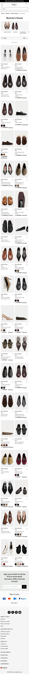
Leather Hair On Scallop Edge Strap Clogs (5, 241)
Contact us (3, 644)
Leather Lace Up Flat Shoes (19, 385)
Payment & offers (5, 634)
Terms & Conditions (5, 652)
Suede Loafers (4, 152)
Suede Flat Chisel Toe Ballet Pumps (19, 68)
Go (24, 586)
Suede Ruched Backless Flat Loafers (4, 416)
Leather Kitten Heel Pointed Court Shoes (5, 183)
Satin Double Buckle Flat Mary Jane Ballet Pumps (5, 358)
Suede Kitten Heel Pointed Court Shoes (5, 532)
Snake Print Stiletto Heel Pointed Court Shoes (5, 299)
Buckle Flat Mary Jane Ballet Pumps (19, 562)
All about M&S (4, 648)
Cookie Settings (5, 663)
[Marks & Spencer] (14, 5)
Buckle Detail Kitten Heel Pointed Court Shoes (19, 269)
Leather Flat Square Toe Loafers (5, 385)
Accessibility (4, 660)
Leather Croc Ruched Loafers (4, 268)
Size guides (3, 636)
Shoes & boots (14, 13)
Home (2, 13)
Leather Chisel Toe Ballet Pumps (19, 240)
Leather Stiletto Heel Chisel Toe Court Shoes (4, 562)
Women (8, 13)
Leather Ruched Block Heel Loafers (5, 95)
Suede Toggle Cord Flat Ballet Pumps (19, 183)
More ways (14, 603)
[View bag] (26, 4)
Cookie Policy (4, 658)
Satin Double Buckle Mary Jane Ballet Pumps (19, 443)
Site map (3, 638)
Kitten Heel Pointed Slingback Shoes (5, 502)
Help (2, 626)
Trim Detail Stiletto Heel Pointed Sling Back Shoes (19, 358)
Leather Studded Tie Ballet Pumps (5, 68)
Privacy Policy (4, 655)
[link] (2, 668)
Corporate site (4, 646)
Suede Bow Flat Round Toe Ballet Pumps (19, 473)
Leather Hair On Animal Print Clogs (5, 213)
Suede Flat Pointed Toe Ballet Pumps (5, 442)
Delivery (3, 619)
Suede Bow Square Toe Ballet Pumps (19, 328)
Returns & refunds (5, 623)
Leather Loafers (18, 122)
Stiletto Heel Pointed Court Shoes (6, 328)
